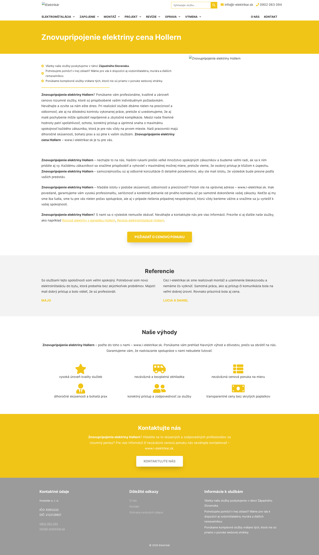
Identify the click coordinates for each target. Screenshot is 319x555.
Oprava (171, 16)
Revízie (151, 16)
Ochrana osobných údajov (146, 512)
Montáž (110, 16)
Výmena (191, 16)
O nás (255, 16)
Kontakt (270, 16)
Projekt (131, 16)
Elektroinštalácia (56, 16)
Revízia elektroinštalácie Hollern (140, 220)
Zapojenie (87, 16)
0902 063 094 (270, 4)
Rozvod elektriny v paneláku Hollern (88, 220)
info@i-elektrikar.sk (238, 4)
